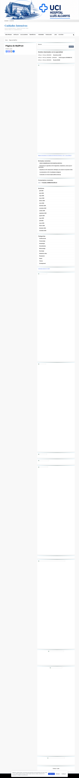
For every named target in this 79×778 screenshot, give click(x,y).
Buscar (40, 44)
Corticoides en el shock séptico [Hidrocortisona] (50, 174)
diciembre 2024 (42, 228)
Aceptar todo (51, 773)
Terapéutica (32, 34)
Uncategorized (42, 263)
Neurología (41, 250)
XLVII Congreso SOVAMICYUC (65, 57)
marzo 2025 (41, 223)
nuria (39, 182)
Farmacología (42, 241)
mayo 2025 (41, 218)
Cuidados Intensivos (16, 25)
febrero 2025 (42, 225)
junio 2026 (41, 193)
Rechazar (58, 773)
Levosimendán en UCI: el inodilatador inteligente (50, 172)
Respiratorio (42, 255)
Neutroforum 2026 (57, 55)
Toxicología (49, 34)
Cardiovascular (42, 238)
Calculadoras (24, 34)
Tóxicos (41, 260)
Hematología (42, 243)
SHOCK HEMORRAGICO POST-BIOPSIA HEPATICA (51, 163)
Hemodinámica (42, 246)
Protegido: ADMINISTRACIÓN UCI (49, 182)
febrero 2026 (42, 200)
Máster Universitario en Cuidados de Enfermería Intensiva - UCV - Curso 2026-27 (54, 155)
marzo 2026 (41, 198)
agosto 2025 (42, 215)
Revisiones (41, 34)
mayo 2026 (41, 195)
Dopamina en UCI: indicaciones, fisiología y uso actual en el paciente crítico (56, 169)
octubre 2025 (42, 210)
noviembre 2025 (42, 208)
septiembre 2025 (42, 213)
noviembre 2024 (42, 230)
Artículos (16, 34)
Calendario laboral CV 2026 (44, 268)
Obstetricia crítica (43, 253)
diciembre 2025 (42, 205)
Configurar (64, 773)
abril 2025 (41, 220)
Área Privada (8, 34)
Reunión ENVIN (56, 60)
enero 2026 (41, 203)
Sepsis (40, 258)
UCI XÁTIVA (61, 34)
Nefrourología (42, 248)
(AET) (55, 34)
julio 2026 (41, 190)
